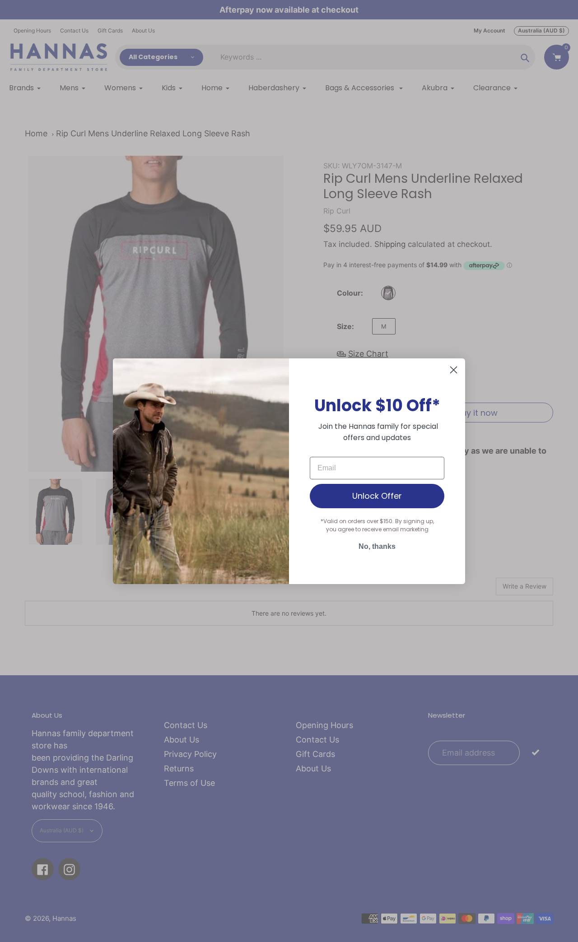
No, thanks (377, 546)
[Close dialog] (453, 370)
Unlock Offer (377, 495)
